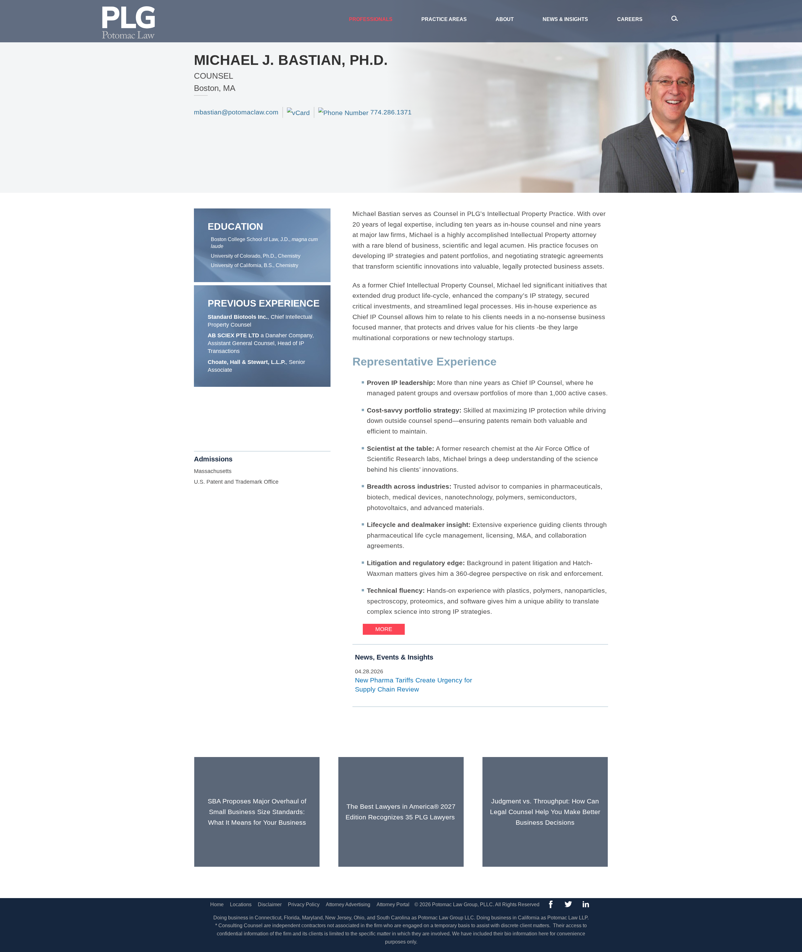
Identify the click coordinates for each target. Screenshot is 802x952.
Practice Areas (444, 19)
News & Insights (565, 19)
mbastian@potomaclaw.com (236, 112)
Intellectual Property (233, 421)
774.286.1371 (390, 112)
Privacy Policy (304, 904)
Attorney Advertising (348, 904)
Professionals (371, 19)
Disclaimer (270, 904)
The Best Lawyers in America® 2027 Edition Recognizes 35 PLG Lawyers (401, 812)
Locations (241, 904)
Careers (630, 19)
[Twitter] (568, 904)
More (383, 629)
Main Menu (379, 8)
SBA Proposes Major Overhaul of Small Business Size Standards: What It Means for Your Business (257, 811)
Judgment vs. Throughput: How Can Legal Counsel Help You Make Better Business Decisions (545, 811)
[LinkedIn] (586, 904)
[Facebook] (550, 904)
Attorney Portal (393, 904)
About (505, 19)
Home (217, 904)
